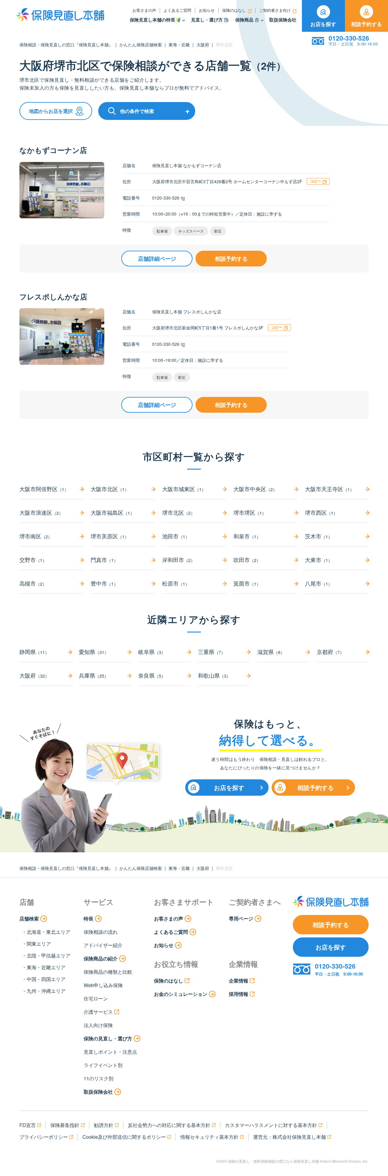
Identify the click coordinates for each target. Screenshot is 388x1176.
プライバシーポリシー (43, 1136)
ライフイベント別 (103, 1065)
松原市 (175, 583)
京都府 (330, 652)
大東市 (318, 559)
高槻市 (33, 583)
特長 (88, 918)
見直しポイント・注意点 (110, 1051)
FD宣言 (27, 1124)
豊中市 (104, 583)
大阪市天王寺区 (329, 489)
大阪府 (202, 44)
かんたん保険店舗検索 (140, 44)
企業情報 (238, 980)
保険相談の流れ (101, 931)
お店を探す (323, 24)
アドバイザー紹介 (103, 945)
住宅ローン (96, 998)
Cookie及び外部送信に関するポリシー (124, 1136)
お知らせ (207, 10)
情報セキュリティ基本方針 (209, 1136)
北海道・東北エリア (48, 931)
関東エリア (39, 943)
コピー (315, 181)
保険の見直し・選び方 (108, 1038)
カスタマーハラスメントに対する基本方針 (271, 1124)
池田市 (175, 536)
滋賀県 (271, 652)
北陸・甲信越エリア (48, 955)
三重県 (211, 652)
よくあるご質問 (177, 10)
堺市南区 (35, 536)
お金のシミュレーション (180, 993)
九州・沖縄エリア (46, 990)
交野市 (33, 559)
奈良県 (152, 675)
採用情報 (238, 993)
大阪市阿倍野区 (44, 489)
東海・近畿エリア (46, 967)
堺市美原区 (110, 536)
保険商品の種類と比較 (108, 971)
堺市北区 (178, 512)
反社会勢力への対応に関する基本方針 (169, 1124)
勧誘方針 (103, 1124)
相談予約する (366, 24)
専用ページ (241, 918)
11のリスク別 (98, 1078)
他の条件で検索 (137, 110)
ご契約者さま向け (275, 10)
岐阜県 (152, 652)
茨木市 (318, 536)
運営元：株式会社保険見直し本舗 (289, 1136)
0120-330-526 (165, 198)
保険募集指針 (64, 1124)
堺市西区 (321, 512)
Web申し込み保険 (103, 985)
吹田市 (247, 559)
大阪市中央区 (255, 489)
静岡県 (34, 652)
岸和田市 (178, 559)
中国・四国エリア (46, 979)
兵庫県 (94, 675)
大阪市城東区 (184, 489)
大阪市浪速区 (41, 512)
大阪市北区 (110, 489)
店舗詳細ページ (157, 259)
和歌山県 (214, 675)
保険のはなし (234, 10)
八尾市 (318, 583)
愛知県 (94, 652)
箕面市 (247, 583)
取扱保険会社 (282, 20)
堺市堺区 (249, 512)
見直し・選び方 (207, 20)
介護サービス (98, 1011)
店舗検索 (29, 918)
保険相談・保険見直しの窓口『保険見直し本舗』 (66, 44)
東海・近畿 (179, 44)
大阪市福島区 (112, 512)
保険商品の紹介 (101, 958)
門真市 (104, 559)
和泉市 (247, 536)
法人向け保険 (98, 1025)
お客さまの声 (144, 10)
